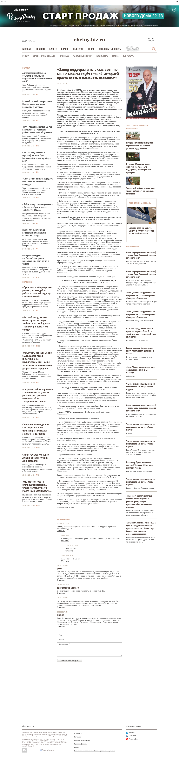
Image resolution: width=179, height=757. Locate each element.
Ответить (61, 531)
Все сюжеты (128, 56)
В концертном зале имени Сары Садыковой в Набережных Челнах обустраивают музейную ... (36, 167)
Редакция (77, 737)
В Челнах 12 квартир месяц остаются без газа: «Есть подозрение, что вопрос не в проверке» (138, 168)
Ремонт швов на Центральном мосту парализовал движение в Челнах (140, 351)
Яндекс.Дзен (133, 739)
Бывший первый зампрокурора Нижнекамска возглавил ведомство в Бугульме (37, 104)
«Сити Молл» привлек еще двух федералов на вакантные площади (37, 181)
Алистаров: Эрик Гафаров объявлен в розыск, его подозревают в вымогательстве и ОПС (37, 77)
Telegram (132, 732)
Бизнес (53, 49)
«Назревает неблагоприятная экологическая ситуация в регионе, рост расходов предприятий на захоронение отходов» (37, 395)
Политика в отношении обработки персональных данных (94, 751)
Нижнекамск (102, 56)
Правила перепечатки (82, 740)
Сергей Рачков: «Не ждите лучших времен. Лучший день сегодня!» (35, 457)
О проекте (78, 733)
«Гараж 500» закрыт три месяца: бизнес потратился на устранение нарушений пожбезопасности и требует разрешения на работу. (36, 303)
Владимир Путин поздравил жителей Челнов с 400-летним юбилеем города (139, 465)
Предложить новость (110, 49)
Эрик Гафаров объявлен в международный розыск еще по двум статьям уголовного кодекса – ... (36, 88)
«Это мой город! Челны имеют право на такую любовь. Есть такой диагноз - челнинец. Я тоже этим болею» (36, 323)
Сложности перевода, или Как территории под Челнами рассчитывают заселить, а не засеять (35, 429)
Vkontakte (132, 736)
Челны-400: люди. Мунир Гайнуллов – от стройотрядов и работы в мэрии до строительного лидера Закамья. (36, 375)
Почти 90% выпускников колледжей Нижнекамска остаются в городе (34, 232)
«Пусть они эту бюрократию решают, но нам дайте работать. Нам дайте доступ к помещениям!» (37, 291)
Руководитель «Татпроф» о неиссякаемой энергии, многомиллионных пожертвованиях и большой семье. (37, 468)
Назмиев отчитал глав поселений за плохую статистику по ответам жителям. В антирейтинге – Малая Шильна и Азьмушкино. (37, 498)
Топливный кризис (82, 56)
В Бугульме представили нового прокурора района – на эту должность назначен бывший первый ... (36, 114)
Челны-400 (64, 56)
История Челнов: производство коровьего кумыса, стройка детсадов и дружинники (139, 145)
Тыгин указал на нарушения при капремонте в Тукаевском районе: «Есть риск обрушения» (37, 129)
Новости (40, 49)
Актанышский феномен (44, 56)
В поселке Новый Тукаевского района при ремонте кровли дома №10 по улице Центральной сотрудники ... (36, 139)
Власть (64, 49)
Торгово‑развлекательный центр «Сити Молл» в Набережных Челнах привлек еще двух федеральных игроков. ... (36, 191)
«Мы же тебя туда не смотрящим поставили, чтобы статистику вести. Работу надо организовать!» (37, 486)
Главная (26, 49)
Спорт (91, 49)
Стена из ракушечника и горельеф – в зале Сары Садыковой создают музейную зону (36, 156)
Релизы (115, 56)
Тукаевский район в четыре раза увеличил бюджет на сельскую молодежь (140, 191)
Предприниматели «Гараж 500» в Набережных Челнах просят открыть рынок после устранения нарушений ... (36, 217)
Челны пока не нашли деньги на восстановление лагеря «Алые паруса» (140, 386)
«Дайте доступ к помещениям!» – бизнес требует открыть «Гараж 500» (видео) (37, 207)
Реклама (77, 747)
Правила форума (80, 744)
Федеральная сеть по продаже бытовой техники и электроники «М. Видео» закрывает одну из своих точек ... (37, 271)
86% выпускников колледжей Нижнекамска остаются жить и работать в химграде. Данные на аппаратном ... (36, 242)
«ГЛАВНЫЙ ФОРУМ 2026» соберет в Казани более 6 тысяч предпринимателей (141, 230)
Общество (78, 49)
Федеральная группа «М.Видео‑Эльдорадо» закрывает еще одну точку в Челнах (35, 259)
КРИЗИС (25, 56)
